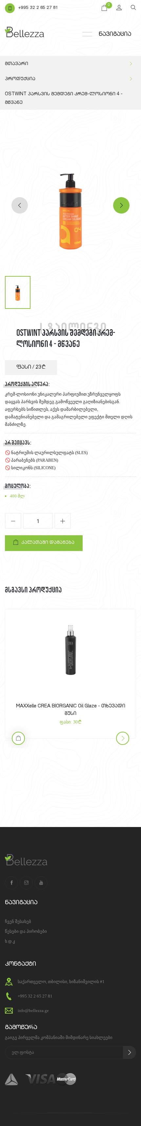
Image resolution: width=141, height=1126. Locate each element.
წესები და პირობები (26, 931)
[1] (129, 1052)
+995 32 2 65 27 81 (38, 8)
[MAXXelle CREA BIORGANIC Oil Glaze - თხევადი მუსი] (70, 650)
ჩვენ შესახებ (18, 921)
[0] (104, 8)
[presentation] (19, 205)
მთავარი (16, 64)
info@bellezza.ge (33, 1010)
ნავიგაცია (115, 34)
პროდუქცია (20, 79)
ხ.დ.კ (10, 941)
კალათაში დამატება (47, 543)
